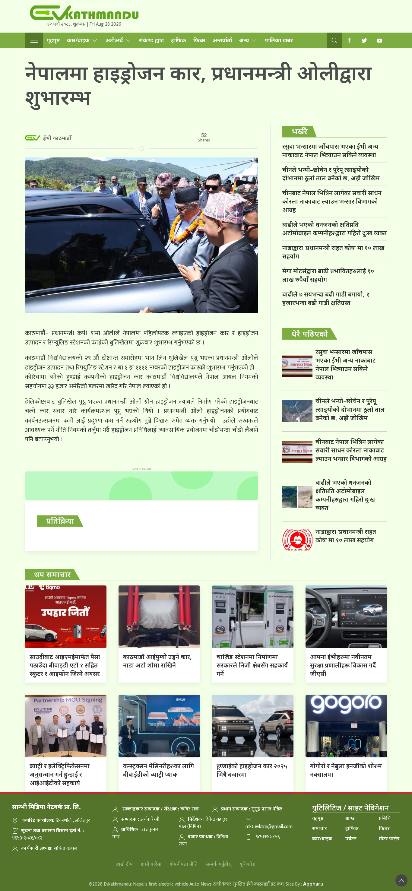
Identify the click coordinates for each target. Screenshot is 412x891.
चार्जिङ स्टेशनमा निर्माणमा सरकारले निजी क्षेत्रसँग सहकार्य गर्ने (252, 665)
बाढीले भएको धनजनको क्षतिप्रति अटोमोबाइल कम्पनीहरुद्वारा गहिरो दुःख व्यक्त (334, 228)
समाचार (319, 828)
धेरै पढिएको (309, 333)
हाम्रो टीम (124, 864)
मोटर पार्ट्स (389, 838)
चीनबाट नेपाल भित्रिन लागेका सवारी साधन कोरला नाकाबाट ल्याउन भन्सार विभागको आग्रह (332, 201)
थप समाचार (52, 574)
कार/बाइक (78, 40)
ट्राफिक (178, 40)
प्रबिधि (385, 818)
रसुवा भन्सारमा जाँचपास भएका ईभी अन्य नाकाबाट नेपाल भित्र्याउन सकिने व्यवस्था (330, 150)
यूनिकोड (247, 864)
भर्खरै (299, 131)
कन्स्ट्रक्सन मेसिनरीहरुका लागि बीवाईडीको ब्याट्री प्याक (158, 770)
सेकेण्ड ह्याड (151, 40)
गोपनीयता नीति (184, 864)
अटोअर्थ (114, 40)
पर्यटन (351, 838)
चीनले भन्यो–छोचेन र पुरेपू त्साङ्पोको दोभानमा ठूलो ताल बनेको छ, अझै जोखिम (331, 174)
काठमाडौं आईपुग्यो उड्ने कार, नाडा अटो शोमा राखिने (157, 661)
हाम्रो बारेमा (151, 864)
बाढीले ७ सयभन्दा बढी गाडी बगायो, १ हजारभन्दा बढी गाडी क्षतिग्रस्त (325, 298)
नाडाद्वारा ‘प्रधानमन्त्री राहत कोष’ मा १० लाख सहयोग (333, 252)
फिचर (199, 40)
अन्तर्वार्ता (222, 40)
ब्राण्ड (350, 818)
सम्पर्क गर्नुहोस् (219, 864)
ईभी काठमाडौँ (57, 137)
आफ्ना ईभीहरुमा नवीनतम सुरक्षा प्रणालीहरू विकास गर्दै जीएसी (343, 665)
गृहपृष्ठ (53, 40)
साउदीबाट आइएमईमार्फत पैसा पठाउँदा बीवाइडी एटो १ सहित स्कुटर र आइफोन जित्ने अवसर (65, 665)
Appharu (313, 883)
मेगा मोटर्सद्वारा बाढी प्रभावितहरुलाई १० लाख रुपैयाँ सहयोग (328, 275)
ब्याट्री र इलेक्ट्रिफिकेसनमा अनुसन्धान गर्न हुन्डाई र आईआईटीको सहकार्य (60, 774)
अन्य (244, 40)
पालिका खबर (279, 40)
